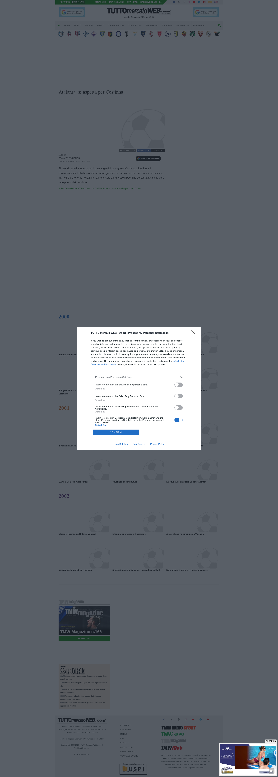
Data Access (139, 444)
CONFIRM (116, 432)
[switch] (178, 385)
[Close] (194, 333)
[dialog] (139, 388)
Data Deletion (121, 444)
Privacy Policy (157, 444)
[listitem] (139, 377)
